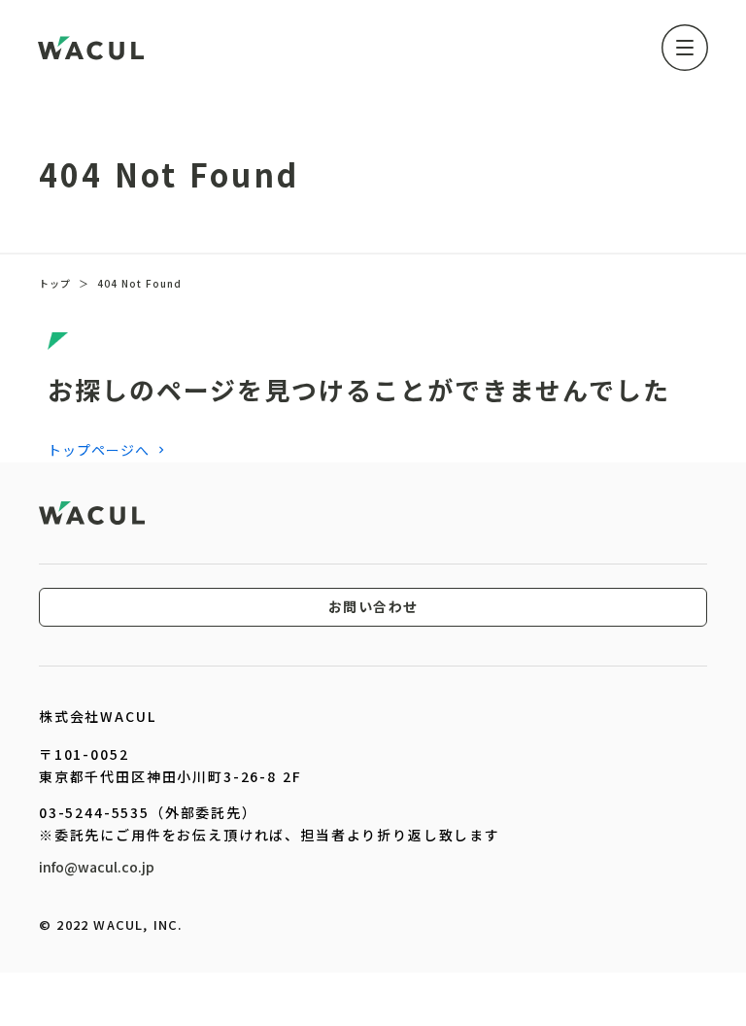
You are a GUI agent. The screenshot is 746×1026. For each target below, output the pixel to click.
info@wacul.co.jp (96, 866)
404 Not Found (139, 284)
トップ (55, 284)
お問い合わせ (373, 607)
